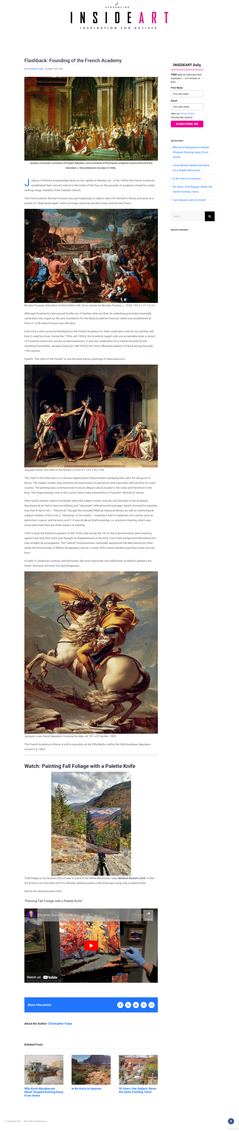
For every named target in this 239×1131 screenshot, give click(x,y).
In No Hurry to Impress (91, 1069)
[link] (91, 824)
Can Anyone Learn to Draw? (189, 200)
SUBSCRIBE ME (187, 124)
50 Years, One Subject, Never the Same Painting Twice (138, 1069)
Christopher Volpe (35, 69)
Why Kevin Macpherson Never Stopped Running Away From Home (44, 1069)
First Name (177, 87)
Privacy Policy (187, 113)
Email (174, 100)
